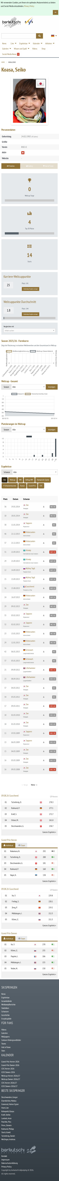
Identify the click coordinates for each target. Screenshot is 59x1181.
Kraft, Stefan (5, 1114)
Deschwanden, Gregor (9, 1097)
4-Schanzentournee (9, 485)
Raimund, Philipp (7, 1128)
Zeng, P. (14, 907)
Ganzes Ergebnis (49, 832)
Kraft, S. (14, 814)
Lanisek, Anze (6, 1118)
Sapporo (29, 523)
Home (3, 62)
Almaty (28, 550)
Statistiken (5, 1008)
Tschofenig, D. (16, 802)
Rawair (22, 485)
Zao (27, 505)
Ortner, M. (14, 820)
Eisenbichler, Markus (8, 1100)
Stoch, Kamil (6, 1132)
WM (20, 480)
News (3, 994)
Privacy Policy (29, 6)
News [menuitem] (4, 43)
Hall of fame (6, 1047)
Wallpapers (5, 1036)
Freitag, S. (15, 901)
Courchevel (30, 586)
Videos (3, 1029)
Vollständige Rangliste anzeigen (30, 289)
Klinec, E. (15, 919)
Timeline (11, 166)
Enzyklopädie (6, 1018)
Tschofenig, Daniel (8, 1135)
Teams (3, 1043)
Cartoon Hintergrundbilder (11, 1040)
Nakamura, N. (15, 851)
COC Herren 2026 (7, 1068)
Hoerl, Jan (5, 1107)
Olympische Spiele (43, 480)
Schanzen (5, 1011)
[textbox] (29, 331)
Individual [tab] (9, 845)
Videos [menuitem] (34, 48)
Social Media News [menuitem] (10, 54)
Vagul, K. (13, 875)
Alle (4, 480)
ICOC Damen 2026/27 (9, 1086)
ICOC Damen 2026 (8, 1072)
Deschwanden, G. (17, 826)
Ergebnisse (5, 997)
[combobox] (29, 330)
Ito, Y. (14, 895)
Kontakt (4, 1156)
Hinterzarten (30, 532)
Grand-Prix (32, 485)
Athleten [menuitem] (48, 43)
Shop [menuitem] (43, 48)
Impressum (5, 1159)
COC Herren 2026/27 (9, 1082)
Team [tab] (23, 845)
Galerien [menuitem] (5, 48)
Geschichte (5, 1015)
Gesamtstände (6, 1001)
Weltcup (12, 480)
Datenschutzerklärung (9, 1163)
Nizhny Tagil (30, 568)
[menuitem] (53, 36)
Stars (3, 1050)
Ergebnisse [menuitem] (23, 43)
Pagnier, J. (14, 956)
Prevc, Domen (6, 1125)
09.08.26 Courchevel (29, 796)
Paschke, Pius (6, 1121)
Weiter (33, 785)
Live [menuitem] (12, 43)
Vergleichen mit (9, 326)
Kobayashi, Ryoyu (7, 1111)
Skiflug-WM (29, 480)
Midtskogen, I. (17, 913)
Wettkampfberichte (8, 1004)
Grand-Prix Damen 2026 (10, 1065)
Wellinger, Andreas (8, 1139)
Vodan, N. (14, 968)
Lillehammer (30, 668)
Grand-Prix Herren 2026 (10, 1061)
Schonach (29, 649)
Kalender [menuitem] (36, 43)
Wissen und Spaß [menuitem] (20, 48)
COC (41, 485)
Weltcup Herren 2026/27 (10, 1075)
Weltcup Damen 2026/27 (10, 1079)
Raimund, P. (15, 808)
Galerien (4, 1033)
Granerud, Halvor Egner (10, 1104)
